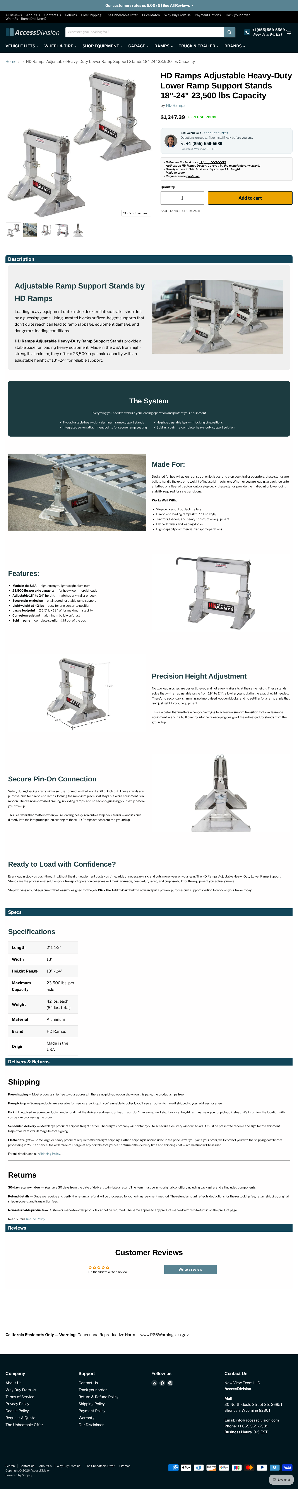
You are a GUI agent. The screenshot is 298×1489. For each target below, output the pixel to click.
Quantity (168, 187)
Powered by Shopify (18, 1475)
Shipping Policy (49, 1154)
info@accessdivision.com (257, 1420)
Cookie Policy (17, 1411)
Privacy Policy (17, 1404)
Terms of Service (19, 1397)
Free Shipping (91, 15)
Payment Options (208, 15)
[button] (13, 230)
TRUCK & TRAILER (197, 46)
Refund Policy (35, 1219)
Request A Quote (20, 1418)
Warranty (86, 1418)
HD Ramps (175, 105)
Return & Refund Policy (98, 1397)
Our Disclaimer (91, 1425)
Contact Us (52, 15)
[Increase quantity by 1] (198, 198)
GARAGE (137, 46)
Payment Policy (92, 1411)
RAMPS (162, 46)
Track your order (237, 15)
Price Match (151, 15)
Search (10, 1466)
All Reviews (13, 15)
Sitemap (124, 1466)
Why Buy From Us (177, 15)
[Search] (229, 32)
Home (10, 61)
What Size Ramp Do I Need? (25, 19)
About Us (33, 15)
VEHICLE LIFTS (20, 46)
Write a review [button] (190, 1269)
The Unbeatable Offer (122, 15)
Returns (71, 15)
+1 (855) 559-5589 (204, 143)
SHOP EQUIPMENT (101, 46)
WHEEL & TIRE (59, 46)
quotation (193, 176)
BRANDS (233, 46)
